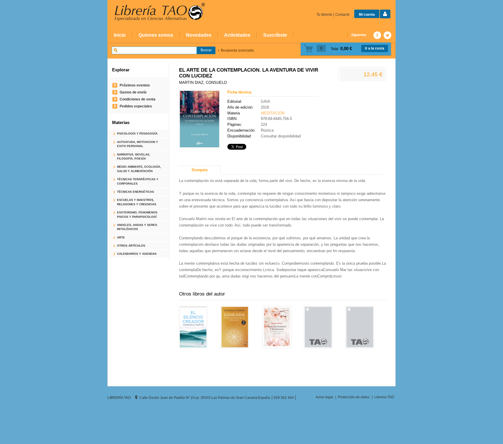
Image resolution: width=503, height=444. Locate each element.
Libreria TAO (384, 397)
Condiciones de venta (137, 99)
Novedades (198, 35)
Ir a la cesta (374, 48)
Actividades (237, 35)
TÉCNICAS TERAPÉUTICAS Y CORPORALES (137, 181)
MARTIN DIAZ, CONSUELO (203, 82)
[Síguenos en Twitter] (387, 35)
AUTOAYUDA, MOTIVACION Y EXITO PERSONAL (137, 144)
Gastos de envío (133, 92)
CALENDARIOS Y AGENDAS (137, 253)
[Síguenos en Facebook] (377, 35)
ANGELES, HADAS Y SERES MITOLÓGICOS (137, 227)
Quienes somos (156, 35)
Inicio (120, 35)
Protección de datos (353, 397)
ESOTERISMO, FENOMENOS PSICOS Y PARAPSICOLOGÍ (137, 214)
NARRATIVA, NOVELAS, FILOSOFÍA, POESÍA (133, 156)
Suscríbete (275, 35)
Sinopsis (200, 170)
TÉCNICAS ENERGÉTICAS (135, 191)
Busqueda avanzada (237, 50)
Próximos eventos (135, 85)
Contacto (342, 14)
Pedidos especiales (136, 106)
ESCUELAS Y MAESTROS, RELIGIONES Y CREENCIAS (136, 202)
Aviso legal (324, 397)
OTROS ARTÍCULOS (131, 245)
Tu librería (324, 14)
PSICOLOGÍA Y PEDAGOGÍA (137, 133)
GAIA (265, 101)
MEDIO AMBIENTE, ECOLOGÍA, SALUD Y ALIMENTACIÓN (139, 168)
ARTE (121, 237)
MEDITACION (272, 113)
